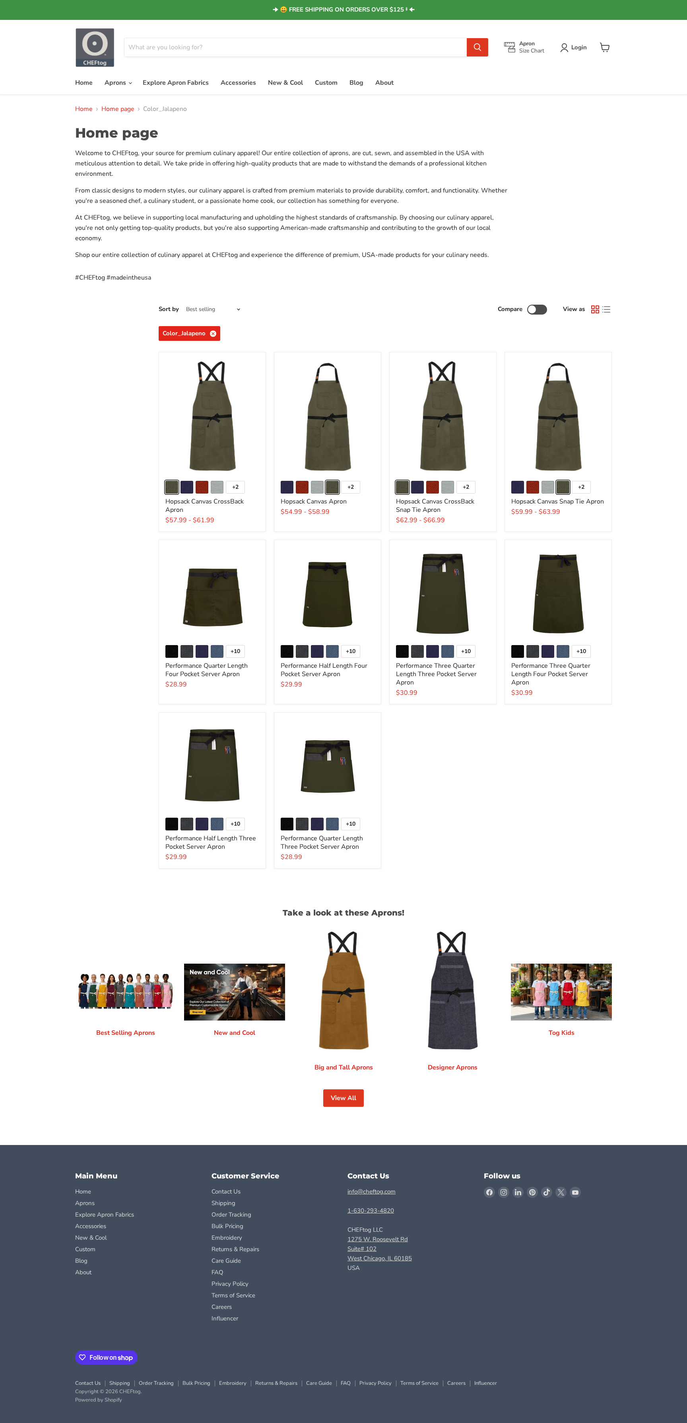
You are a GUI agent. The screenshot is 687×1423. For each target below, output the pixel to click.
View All (343, 1098)
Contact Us (226, 1192)
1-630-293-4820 (370, 1211)
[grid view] (595, 309)
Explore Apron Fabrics (176, 82)
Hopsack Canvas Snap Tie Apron (557, 501)
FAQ (217, 1272)
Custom (326, 82)
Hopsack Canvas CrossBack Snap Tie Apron (435, 505)
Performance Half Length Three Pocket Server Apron (210, 842)
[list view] (606, 309)
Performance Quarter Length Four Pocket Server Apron (206, 669)
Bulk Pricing (227, 1226)
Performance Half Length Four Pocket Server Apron (324, 669)
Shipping (223, 1203)
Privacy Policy (230, 1284)
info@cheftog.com (371, 1192)
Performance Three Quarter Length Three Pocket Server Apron (436, 674)
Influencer (225, 1318)
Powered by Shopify (98, 1400)
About (384, 82)
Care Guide (226, 1261)
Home (84, 82)
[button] (575, 47)
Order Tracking (231, 1215)
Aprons (116, 82)
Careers (222, 1307)
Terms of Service (233, 1295)
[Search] (477, 47)
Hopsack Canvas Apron (314, 501)
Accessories (238, 82)
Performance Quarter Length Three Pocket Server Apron (322, 842)
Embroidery (227, 1238)
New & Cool (285, 82)
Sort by (169, 309)
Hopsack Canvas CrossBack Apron (204, 505)
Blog (356, 82)
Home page (117, 109)
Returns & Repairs (235, 1249)
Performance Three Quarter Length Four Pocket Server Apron (550, 674)
